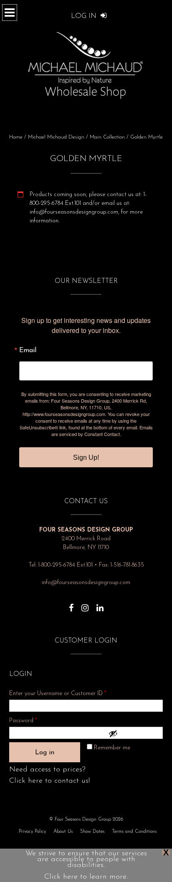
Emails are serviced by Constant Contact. (102, 430)
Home (16, 137)
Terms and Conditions (134, 831)
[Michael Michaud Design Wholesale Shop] (86, 63)
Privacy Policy (32, 831)
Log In (85, 16)
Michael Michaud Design (56, 137)
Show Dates (92, 831)
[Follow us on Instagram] (85, 604)
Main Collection (107, 137)
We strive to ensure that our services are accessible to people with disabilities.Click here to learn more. (86, 865)
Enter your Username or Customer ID (57, 693)
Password (34, 720)
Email (27, 350)
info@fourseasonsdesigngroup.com (86, 583)
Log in (44, 752)
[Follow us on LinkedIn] (100, 604)
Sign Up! (86, 457)
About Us (63, 831)
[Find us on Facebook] (71, 604)
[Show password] (134, 733)
